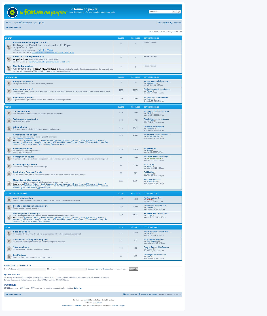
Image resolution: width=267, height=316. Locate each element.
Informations (11, 77)
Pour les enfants (59, 142)
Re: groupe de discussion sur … (157, 97)
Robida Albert (149, 172)
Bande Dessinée (47, 140)
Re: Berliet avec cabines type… (156, 213)
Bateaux (38, 142)
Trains (75, 140)
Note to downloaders (23, 66)
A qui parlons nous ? (23, 89)
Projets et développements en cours (30, 206)
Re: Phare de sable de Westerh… (157, 134)
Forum (8, 107)
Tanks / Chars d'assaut (76, 142)
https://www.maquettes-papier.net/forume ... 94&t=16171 (53, 52)
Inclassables (93, 142)
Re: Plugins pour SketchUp (155, 255)
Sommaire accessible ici (24, 139)
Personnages (45, 144)
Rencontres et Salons (23, 97)
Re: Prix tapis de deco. (153, 198)
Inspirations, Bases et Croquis (27, 172)
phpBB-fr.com (97, 303)
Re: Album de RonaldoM (154, 127)
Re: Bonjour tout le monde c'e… (157, 89)
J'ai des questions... (22, 111)
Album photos (20, 127)
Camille (149, 215)
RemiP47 (150, 121)
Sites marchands (21, 247)
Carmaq (150, 174)
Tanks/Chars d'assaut (76, 219)
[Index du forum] (37, 12)
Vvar (148, 257)
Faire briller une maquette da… (156, 119)
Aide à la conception (23, 198)
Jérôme (150, 249)
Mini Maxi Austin (59, 144)
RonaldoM (150, 129)
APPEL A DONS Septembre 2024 (28, 56)
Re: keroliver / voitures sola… (156, 206)
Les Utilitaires (19, 255)
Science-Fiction (32, 140)
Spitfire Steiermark (154, 136)
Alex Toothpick (152, 241)
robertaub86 (151, 83)
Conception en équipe (23, 157)
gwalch (149, 166)
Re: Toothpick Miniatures (154, 239)
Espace (101, 140)
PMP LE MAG (45, 50)
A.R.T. (149, 113)
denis (149, 150)
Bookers (150, 99)
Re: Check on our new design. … (157, 156)
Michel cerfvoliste (154, 158)
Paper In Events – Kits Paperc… (156, 247)
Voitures (67, 140)
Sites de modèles (21, 232)
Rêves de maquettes (22, 148)
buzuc (149, 200)
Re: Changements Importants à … (158, 231)
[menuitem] (28, 23)
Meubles (47, 142)
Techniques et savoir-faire (25, 119)
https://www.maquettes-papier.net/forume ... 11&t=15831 (49, 62)
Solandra (77, 288)
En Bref (8, 38)
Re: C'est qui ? (150, 164)
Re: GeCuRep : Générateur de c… (157, 81)
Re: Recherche (150, 148)
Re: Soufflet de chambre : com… (157, 111)
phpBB (86, 300)
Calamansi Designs (118, 305)
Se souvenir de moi (118, 269)
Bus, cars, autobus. (30, 188)
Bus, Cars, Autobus (30, 144)
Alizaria (149, 91)
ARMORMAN (152, 182)
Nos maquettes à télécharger (26, 213)
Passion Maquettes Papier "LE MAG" (30, 42)
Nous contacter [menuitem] (131, 294)
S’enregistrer (24, 265)
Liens (7, 227)
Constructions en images (25, 135)
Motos (83, 140)
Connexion (9, 265)
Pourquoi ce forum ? (23, 81)
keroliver (150, 207)
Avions (58, 140)
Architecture (27, 142)
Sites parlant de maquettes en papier (30, 239)
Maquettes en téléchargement (27, 180)
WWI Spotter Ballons (152, 180)
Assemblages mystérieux (25, 164)
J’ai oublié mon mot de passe (99, 269)
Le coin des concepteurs (16, 193)
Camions (91, 140)
